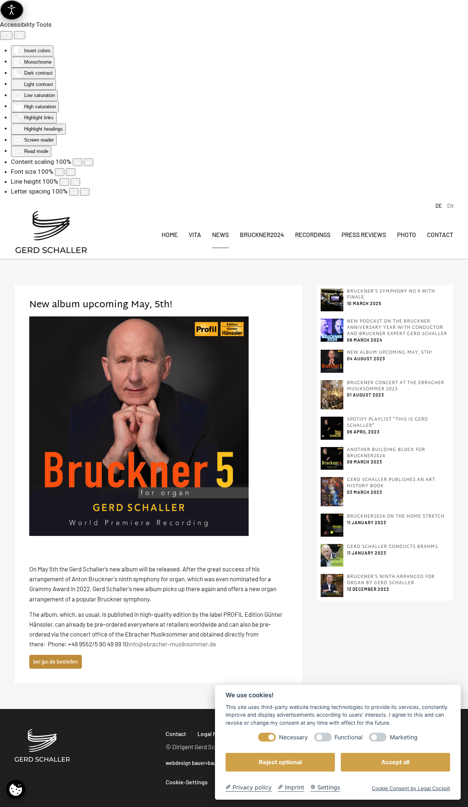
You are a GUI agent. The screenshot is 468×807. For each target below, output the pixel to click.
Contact (440, 234)
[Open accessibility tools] (11, 10)
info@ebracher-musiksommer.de (172, 644)
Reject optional (280, 762)
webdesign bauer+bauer (193, 763)
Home (170, 234)
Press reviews (363, 234)
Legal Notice (213, 733)
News (220, 234)
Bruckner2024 (262, 234)
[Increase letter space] (85, 192)
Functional (349, 737)
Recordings (313, 234)
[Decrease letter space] (74, 192)
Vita (195, 234)
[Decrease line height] (64, 182)
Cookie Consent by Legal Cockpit (411, 788)
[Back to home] (51, 234)
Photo (406, 234)
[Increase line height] (75, 182)
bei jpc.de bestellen (55, 661)
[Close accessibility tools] (19, 35)
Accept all (395, 762)
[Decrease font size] (59, 172)
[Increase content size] (88, 162)
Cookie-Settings (187, 781)
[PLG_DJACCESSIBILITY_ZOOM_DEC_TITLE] (77, 162)
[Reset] (6, 35)
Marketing (404, 737)
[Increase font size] (70, 172)
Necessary (293, 737)
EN (450, 206)
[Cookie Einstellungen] (15, 789)
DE (438, 206)
